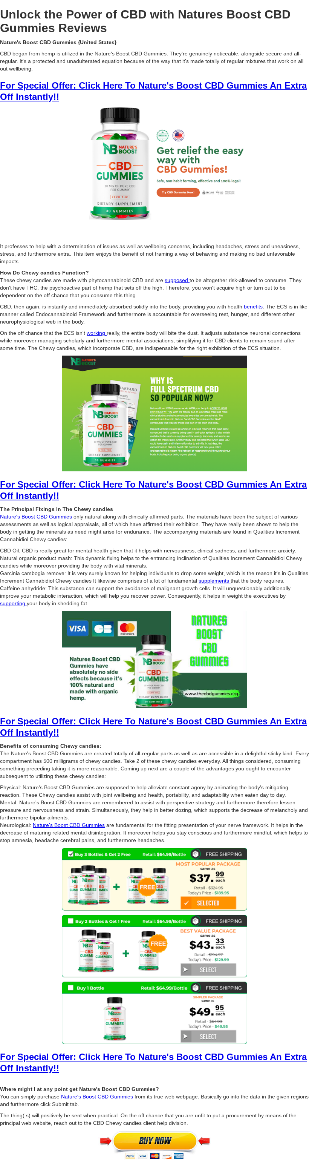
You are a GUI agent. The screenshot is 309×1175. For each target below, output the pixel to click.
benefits (253, 307)
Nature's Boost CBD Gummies (36, 517)
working (97, 333)
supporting (13, 603)
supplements (215, 581)
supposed (177, 280)
